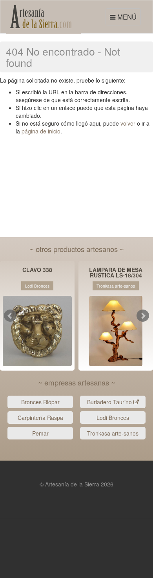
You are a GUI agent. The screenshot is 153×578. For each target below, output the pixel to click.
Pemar (40, 433)
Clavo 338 (37, 270)
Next (143, 316)
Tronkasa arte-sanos (112, 433)
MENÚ (124, 18)
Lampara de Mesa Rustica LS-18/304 (115, 272)
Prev (10, 316)
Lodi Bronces (113, 417)
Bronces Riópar (40, 402)
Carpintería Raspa (40, 417)
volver (127, 123)
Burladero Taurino (110, 402)
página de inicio (41, 131)
